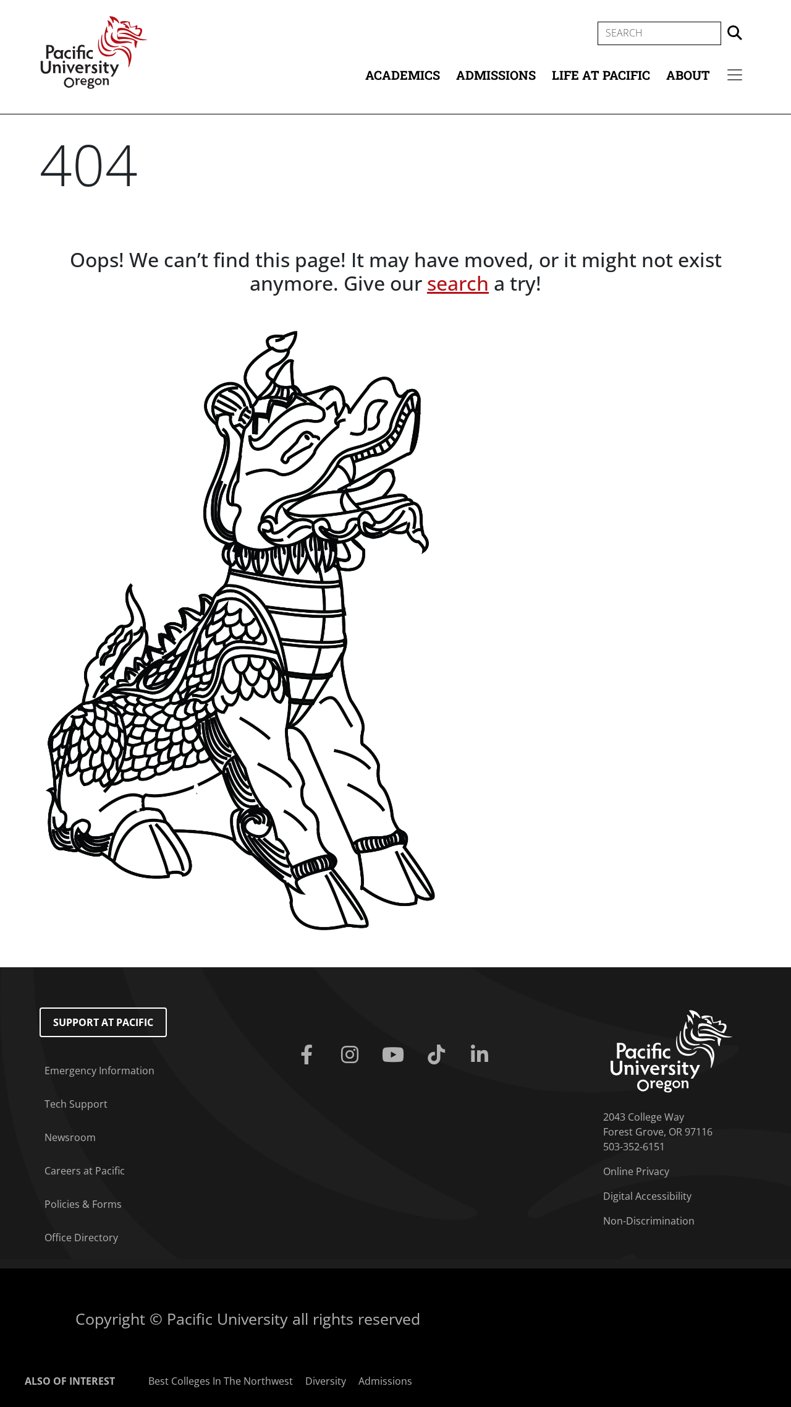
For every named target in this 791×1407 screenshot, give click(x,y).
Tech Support (76, 1104)
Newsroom (70, 1137)
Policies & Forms (83, 1204)
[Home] (94, 51)
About (688, 75)
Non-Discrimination (649, 1221)
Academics (402, 75)
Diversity (325, 1381)
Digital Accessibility (647, 1196)
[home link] (671, 1050)
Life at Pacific (601, 75)
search (458, 283)
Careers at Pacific (84, 1171)
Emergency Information (99, 1070)
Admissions (496, 75)
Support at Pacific (103, 1022)
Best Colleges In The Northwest (220, 1381)
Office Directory (81, 1237)
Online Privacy (636, 1171)
